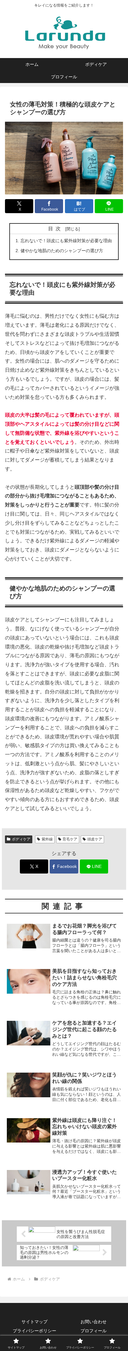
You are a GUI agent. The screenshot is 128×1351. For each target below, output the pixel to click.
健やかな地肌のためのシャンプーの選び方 (62, 250)
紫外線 (47, 839)
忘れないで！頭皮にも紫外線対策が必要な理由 (66, 240)
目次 (55, 228)
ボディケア (21, 839)
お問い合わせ (93, 1321)
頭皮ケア (94, 839)
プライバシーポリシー (34, 1330)
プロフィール (93, 1330)
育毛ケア (69, 839)
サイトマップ (34, 1321)
